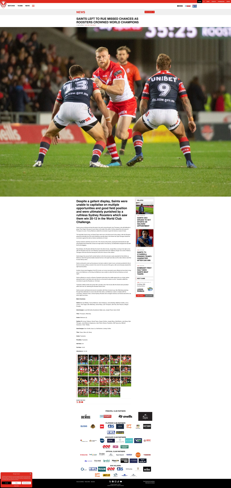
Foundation (221, 1)
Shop (208, 1)
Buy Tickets (140, 295)
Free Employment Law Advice (149, 481)
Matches (11, 6)
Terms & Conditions (80, 481)
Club (199, 1)
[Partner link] (85, 416)
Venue (228, 1)
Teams (20, 6)
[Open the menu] (33, 6)
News (27, 6)
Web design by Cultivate (150, 482)
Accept (6, 482)
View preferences (26, 482)
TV (203, 1)
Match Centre (149, 295)
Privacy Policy (16, 485)
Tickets (214, 1)
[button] (30, 473)
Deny (16, 482)
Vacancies (93, 481)
